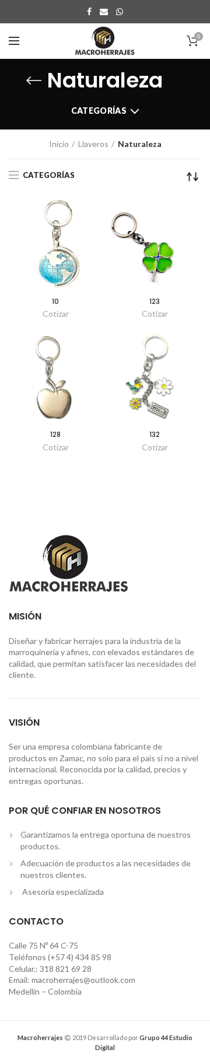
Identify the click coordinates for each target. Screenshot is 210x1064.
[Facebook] (89, 11)
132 (154, 434)
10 (55, 301)
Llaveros (93, 144)
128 (55, 434)
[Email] (104, 11)
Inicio (59, 144)
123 (154, 301)
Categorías (99, 111)
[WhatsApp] (119, 11)
